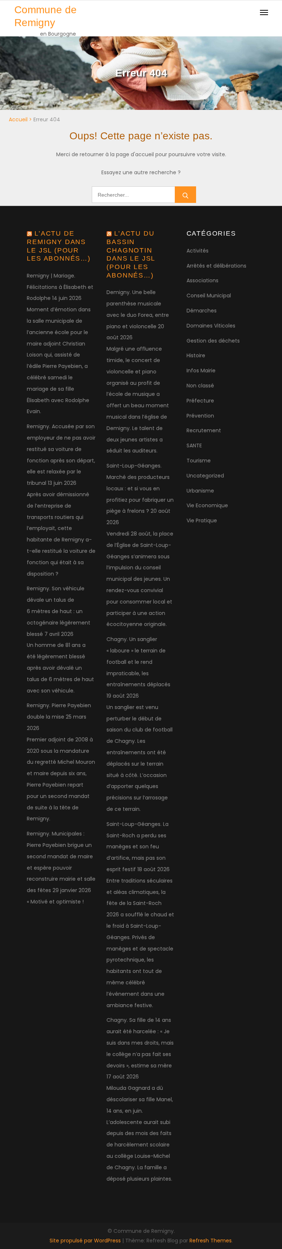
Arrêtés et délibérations (216, 265)
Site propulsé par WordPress (86, 1240)
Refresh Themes (210, 1240)
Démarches (202, 310)
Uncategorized (205, 475)
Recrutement (204, 430)
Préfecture (200, 400)
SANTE (194, 445)
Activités (198, 250)
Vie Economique (207, 505)
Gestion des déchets (213, 340)
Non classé (200, 385)
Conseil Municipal (209, 295)
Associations (202, 280)
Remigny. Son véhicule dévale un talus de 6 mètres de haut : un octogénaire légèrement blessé (58, 611)
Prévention (200, 415)
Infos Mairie (201, 370)
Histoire (196, 355)
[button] (266, 10)
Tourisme (199, 460)
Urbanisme (200, 490)
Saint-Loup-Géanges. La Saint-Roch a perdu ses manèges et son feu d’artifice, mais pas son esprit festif (137, 846)
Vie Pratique (202, 520)
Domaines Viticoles (211, 325)
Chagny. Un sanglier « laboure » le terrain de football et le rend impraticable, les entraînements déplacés (138, 662)
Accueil (18, 119)
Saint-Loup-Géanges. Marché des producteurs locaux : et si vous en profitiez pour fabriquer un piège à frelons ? (140, 488)
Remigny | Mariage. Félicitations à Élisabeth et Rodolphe (60, 287)
